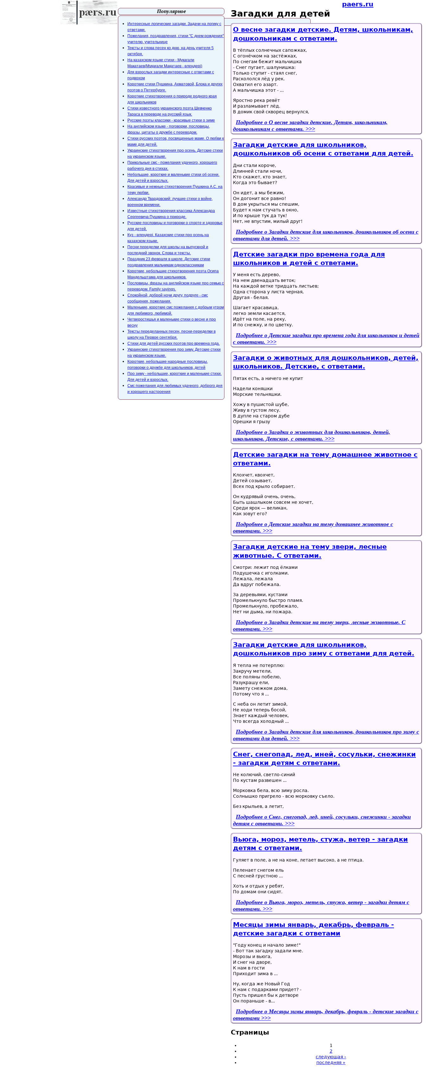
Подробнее (310, 125)
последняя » (331, 1062)
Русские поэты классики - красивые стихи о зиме (171, 120)
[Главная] (88, 12)
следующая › (331, 1056)
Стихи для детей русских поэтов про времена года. (173, 343)
